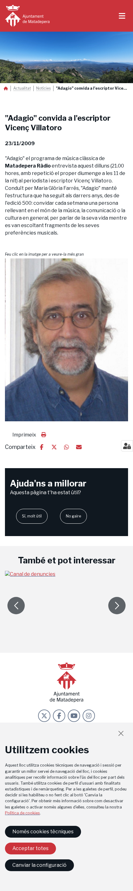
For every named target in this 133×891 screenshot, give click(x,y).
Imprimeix (24, 435)
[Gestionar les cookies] (127, 445)
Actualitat (22, 88)
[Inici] (27, 16)
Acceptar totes (30, 848)
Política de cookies (22, 813)
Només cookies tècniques (43, 832)
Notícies (43, 88)
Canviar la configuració (39, 865)
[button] (66, 339)
